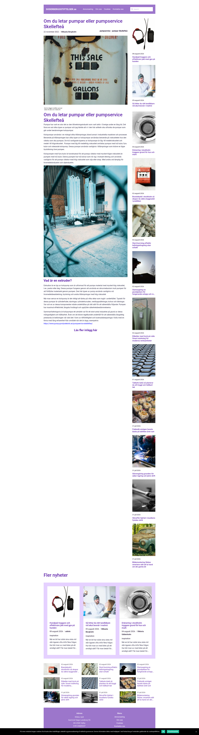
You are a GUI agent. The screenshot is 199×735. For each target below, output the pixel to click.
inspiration (54, 635)
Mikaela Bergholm (68, 32)
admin (67, 631)
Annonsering (88, 9)
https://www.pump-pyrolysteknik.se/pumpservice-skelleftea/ (68, 323)
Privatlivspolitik (173, 731)
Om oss (98, 9)
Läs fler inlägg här (85, 330)
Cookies (107, 9)
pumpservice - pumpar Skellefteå (113, 31)
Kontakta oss (118, 9)
